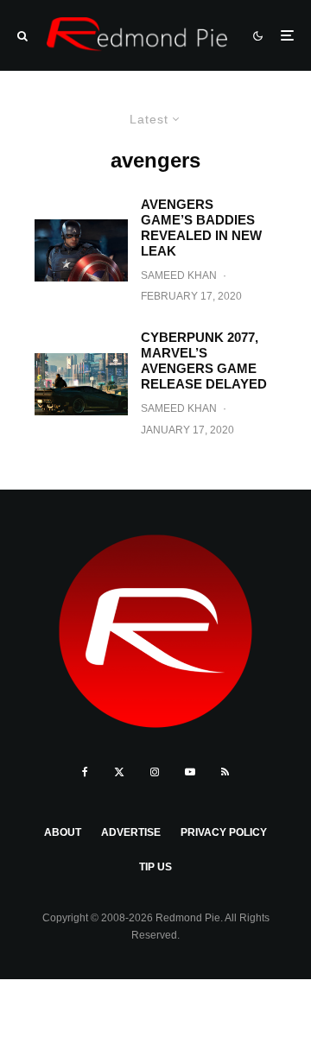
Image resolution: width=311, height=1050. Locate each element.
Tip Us (155, 867)
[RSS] (225, 772)
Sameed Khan (179, 275)
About (62, 832)
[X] (119, 772)
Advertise (131, 832)
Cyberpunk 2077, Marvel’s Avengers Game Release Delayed (204, 360)
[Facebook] (85, 772)
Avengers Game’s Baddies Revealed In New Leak (201, 227)
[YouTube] (190, 772)
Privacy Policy (224, 832)
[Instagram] (154, 772)
